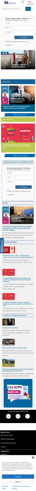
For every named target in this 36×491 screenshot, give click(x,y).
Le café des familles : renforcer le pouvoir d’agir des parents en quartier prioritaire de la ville (18, 146)
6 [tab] (21, 74)
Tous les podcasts (20, 155)
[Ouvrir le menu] (23, 2)
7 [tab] (23, 74)
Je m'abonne (2, 244)
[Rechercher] (28, 9)
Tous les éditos (20, 115)
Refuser (18, 482)
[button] (33, 457)
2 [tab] (13, 74)
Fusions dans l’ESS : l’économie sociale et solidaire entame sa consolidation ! (16, 107)
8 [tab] (25, 74)
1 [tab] (11, 74)
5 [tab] (19, 74)
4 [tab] (17, 74)
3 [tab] (15, 74)
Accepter (18, 476)
